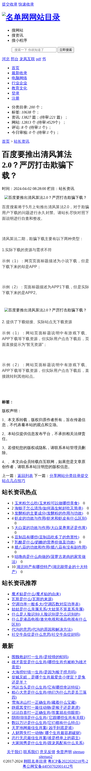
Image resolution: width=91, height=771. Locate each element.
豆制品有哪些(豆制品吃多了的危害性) (47, 537)
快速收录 (26, 4)
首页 (15, 68)
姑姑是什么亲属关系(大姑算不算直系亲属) (48, 609)
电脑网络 (19, 78)
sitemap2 (45, 757)
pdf (38, 59)
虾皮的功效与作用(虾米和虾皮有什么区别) (51, 518)
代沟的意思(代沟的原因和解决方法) (42, 629)
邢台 (14, 59)
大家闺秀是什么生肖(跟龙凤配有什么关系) (48, 743)
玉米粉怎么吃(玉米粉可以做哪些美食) (47, 503)
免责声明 (64, 752)
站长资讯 (21, 141)
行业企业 (19, 83)
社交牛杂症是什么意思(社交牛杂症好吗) (46, 634)
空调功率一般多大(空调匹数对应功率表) (46, 604)
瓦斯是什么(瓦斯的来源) (32, 599)
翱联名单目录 (35, 761)
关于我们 (14, 752)
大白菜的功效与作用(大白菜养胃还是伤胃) (51, 528)
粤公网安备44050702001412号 (48, 766)
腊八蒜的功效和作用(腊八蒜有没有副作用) (51, 547)
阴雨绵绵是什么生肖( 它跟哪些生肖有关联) (48, 718)
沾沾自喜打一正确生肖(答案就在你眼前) (46, 713)
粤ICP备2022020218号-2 (68, 761)
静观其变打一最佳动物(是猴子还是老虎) (46, 707)
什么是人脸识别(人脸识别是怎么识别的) (46, 614)
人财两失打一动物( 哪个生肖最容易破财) (46, 733)
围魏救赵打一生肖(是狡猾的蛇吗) (40, 657)
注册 (15, 98)
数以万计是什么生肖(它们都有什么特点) (46, 723)
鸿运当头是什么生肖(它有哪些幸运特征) (46, 687)
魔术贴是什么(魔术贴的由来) (36, 594)
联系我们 (31, 752)
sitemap (78, 752)
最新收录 (19, 73)
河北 (6, 59)
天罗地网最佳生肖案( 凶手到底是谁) (42, 728)
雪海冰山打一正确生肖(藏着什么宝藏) (44, 702)
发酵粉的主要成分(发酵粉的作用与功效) (49, 513)
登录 (15, 93)
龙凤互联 (27, 59)
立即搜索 (65, 50)
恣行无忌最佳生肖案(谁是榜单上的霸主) (46, 738)
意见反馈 (47, 752)
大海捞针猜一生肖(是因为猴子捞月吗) (44, 672)
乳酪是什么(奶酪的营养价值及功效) (45, 542)
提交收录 (9, 4)
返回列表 (25, 476)
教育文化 (19, 88)
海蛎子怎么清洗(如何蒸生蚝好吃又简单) (49, 508)
